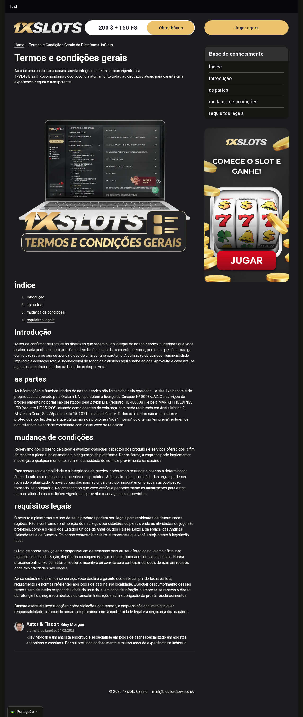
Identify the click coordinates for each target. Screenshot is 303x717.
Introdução (35, 297)
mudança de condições (46, 312)
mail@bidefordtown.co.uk (173, 691)
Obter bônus (171, 27)
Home (19, 45)
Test (13, 6)
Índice (215, 67)
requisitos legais (41, 320)
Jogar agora (246, 27)
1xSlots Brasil (26, 76)
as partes (34, 304)
